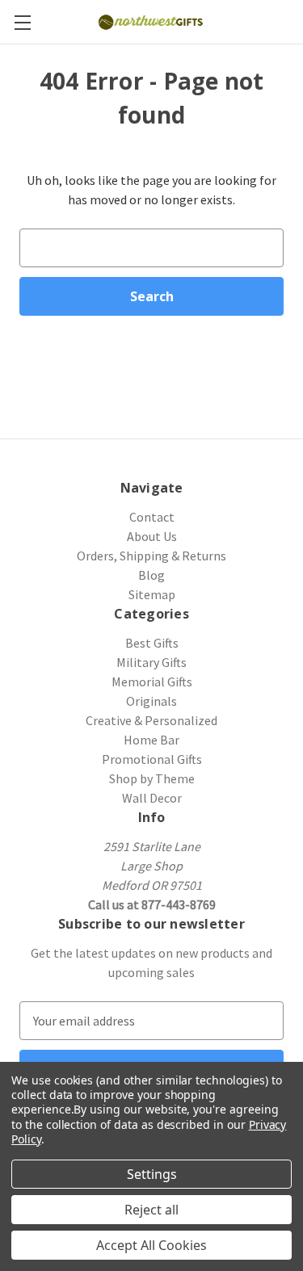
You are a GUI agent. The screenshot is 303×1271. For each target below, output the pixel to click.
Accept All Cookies (151, 1245)
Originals (151, 701)
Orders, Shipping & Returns (151, 555)
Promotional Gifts (152, 759)
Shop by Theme (152, 778)
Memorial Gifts (152, 681)
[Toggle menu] (22, 22)
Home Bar (151, 740)
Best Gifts (152, 643)
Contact (152, 517)
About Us (152, 536)
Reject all (151, 1210)
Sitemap (151, 594)
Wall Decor (152, 798)
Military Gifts (151, 662)
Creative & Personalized (151, 720)
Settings (152, 1174)
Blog (151, 575)
